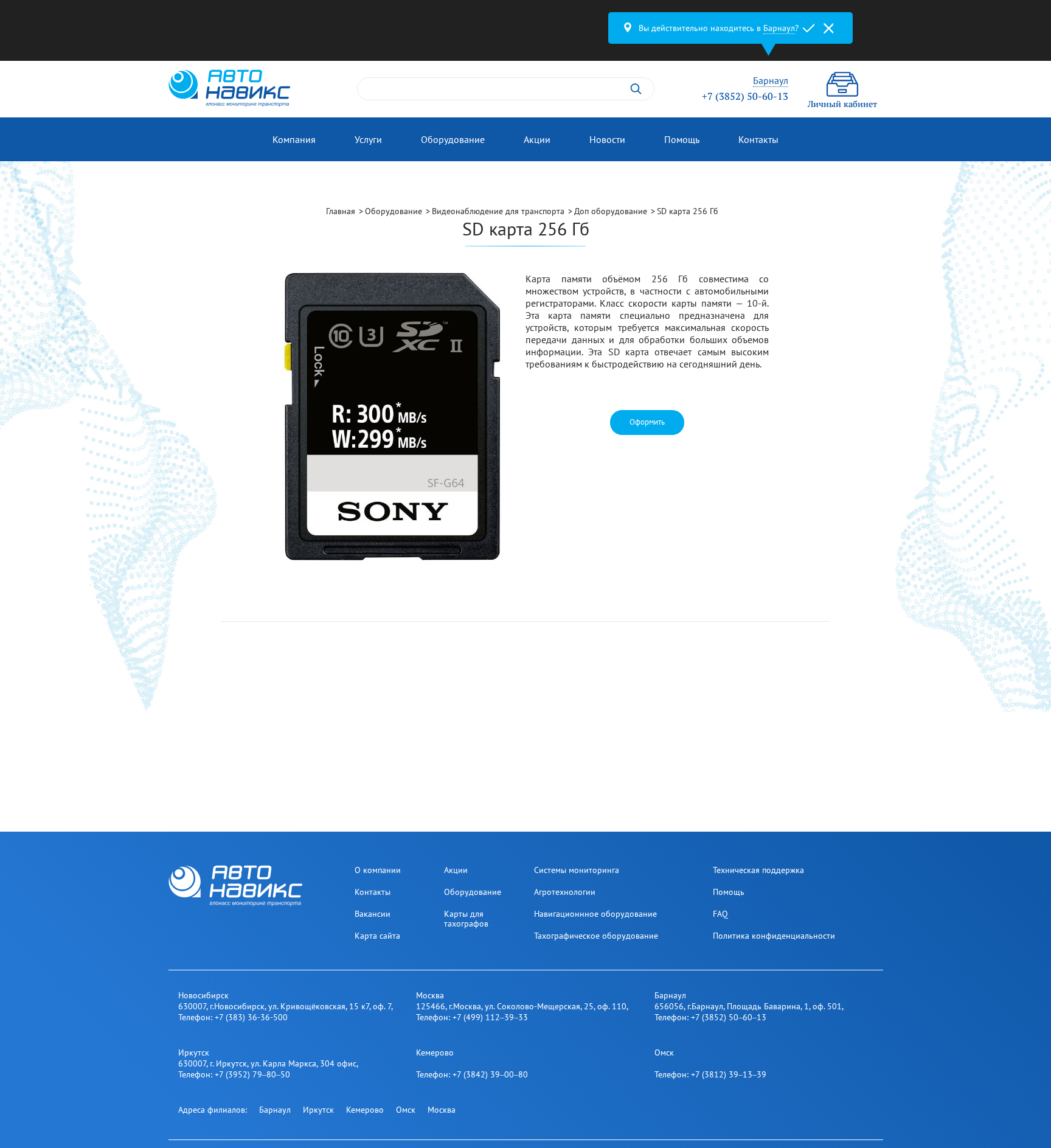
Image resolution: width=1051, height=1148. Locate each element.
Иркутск (318, 1109)
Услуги (368, 139)
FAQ (720, 913)
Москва (442, 1109)
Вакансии (372, 913)
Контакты (758, 139)
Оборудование (453, 139)
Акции (537, 139)
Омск (405, 1109)
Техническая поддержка (758, 869)
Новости (607, 139)
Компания (294, 139)
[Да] (809, 28)
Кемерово (365, 1109)
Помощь (681, 139)
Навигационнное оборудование (595, 913)
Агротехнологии (564, 891)
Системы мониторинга (576, 869)
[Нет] (829, 28)
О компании (378, 869)
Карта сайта (377, 935)
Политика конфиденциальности (774, 935)
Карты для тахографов (466, 918)
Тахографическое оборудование (596, 935)
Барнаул (275, 1109)
